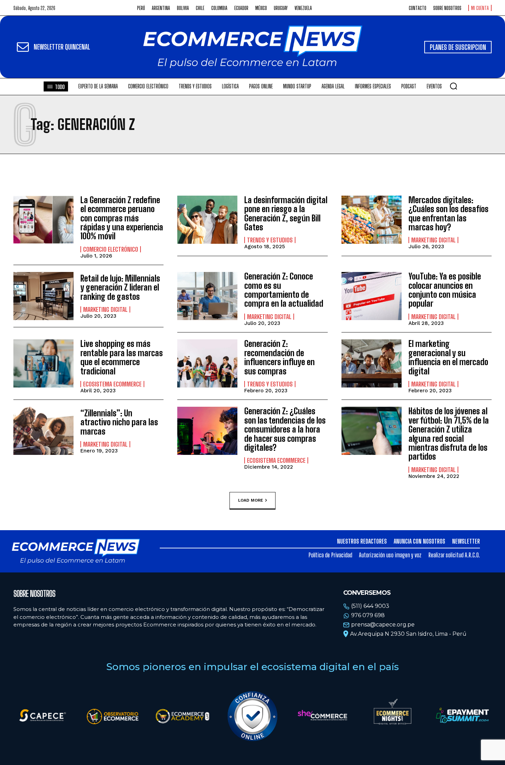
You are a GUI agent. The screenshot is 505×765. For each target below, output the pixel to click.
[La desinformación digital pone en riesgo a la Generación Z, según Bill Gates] (207, 220)
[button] (453, 86)
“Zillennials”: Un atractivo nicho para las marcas (119, 422)
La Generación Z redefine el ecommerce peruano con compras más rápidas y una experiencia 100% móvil (121, 218)
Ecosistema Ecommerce (112, 384)
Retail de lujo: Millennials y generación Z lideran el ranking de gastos (120, 287)
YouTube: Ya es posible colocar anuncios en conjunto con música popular (444, 289)
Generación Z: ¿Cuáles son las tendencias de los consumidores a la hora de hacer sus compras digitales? (285, 429)
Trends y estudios (270, 240)
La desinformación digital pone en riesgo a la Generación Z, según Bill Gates (285, 213)
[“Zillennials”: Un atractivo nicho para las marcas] (43, 431)
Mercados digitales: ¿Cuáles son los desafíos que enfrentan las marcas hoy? (448, 213)
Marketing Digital (433, 240)
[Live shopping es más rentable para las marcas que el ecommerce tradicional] (43, 363)
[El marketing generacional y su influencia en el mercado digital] (371, 363)
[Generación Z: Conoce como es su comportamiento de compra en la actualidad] (207, 296)
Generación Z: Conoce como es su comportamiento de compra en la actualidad (283, 289)
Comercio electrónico (110, 249)
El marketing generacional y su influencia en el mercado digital (448, 357)
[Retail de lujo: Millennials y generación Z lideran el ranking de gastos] (43, 296)
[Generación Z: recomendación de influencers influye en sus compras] (207, 363)
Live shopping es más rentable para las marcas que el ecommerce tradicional (121, 357)
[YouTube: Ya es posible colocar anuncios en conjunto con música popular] (371, 296)
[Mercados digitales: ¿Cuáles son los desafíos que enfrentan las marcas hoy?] (371, 220)
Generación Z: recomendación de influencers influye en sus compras (279, 357)
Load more (250, 500)
